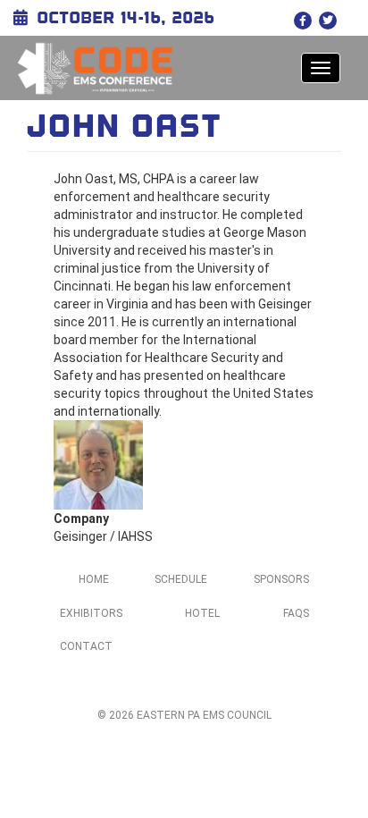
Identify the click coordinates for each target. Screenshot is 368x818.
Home (94, 579)
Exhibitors (91, 613)
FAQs (296, 613)
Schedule (181, 579)
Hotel (202, 613)
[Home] (94, 68)
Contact (86, 646)
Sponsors (281, 579)
